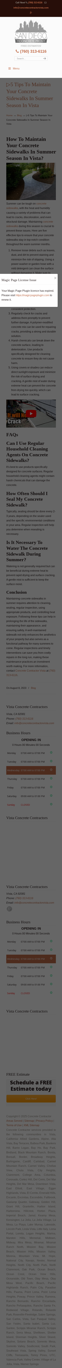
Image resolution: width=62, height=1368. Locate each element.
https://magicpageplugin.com (32, 295)
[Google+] (31, 13)
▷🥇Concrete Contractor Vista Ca (31, 30)
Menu (16, 68)
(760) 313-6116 (35, 2)
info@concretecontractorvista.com (31, 7)
